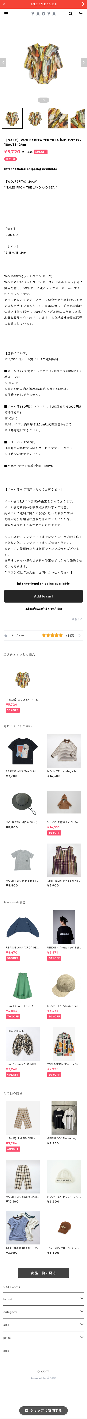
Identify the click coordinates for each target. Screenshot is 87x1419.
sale (6, 1351)
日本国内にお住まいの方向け (43, 609)
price (7, 1338)
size (6, 1325)
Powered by (39, 1378)
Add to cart (43, 596)
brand (7, 1299)
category (10, 1312)
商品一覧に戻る (43, 1273)
